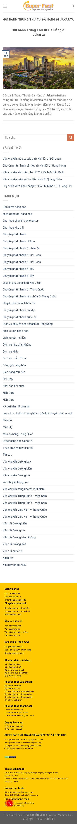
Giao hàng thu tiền (14, 372)
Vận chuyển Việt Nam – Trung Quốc (25, 509)
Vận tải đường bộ (14, 530)
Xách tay (8, 558)
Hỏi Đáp (8, 379)
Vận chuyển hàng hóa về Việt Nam (24, 489)
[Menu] (5, 6)
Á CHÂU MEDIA (38, 815)
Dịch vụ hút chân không (17, 344)
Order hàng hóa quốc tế (15, 600)
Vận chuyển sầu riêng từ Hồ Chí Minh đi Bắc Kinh (33, 172)
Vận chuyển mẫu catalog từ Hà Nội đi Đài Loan (32, 158)
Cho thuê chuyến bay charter (20, 220)
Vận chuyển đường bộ (16, 475)
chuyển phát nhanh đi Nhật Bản (22, 282)
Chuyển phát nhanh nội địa (19, 310)
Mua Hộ (7, 427)
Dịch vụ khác (10, 351)
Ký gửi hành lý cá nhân (16, 406)
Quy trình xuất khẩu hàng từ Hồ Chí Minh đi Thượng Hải (37, 186)
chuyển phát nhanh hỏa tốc (19, 303)
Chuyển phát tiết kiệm (14, 653)
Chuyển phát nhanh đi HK (18, 269)
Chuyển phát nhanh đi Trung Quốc (23, 289)
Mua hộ (7, 420)
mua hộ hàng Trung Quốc (18, 434)
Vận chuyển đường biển (17, 468)
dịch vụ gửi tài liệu (14, 337)
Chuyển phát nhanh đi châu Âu (21, 248)
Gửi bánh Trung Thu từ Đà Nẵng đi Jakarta (38, 32)
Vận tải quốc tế (12, 551)
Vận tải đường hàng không (19, 537)
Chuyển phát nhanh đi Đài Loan (22, 255)
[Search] (73, 6)
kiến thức (8, 392)
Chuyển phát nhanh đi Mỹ (18, 275)
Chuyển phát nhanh (14, 234)
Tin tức (7, 454)
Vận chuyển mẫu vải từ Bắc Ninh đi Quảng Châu (32, 179)
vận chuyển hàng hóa (15, 482)
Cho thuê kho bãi (13, 227)
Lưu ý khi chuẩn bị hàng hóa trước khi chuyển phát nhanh (38, 413)
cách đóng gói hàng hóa (17, 214)
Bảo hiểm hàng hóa (14, 207)
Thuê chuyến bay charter (18, 448)
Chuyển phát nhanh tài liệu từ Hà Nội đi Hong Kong (34, 165)
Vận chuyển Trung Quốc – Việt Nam (25, 496)
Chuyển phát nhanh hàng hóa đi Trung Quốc (29, 296)
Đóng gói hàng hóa (14, 365)
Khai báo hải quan (14, 386)
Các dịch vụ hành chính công (17, 650)
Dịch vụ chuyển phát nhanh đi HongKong (28, 324)
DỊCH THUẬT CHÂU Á (41, 819)
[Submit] (70, 137)
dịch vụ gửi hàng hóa (15, 331)
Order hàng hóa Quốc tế (17, 441)
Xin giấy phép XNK (14, 565)
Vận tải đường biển (15, 523)
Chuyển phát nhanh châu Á (19, 241)
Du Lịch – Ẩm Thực (15, 358)
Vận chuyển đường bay (17, 461)
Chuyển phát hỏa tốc (13, 647)
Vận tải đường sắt (14, 544)
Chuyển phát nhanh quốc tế (19, 317)
